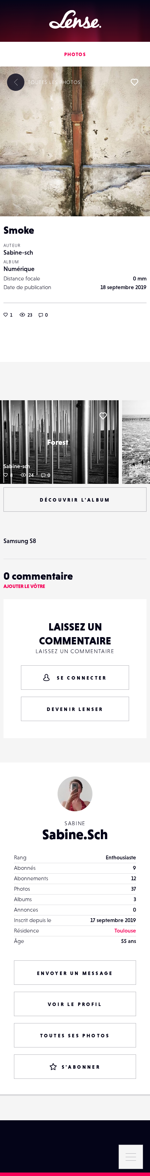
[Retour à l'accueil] (75, 19)
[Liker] (134, 82)
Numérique (19, 268)
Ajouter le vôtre (24, 586)
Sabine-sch (18, 252)
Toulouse (125, 930)
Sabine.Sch (75, 834)
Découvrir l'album (75, 500)
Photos (75, 54)
